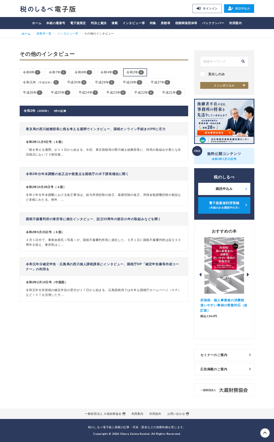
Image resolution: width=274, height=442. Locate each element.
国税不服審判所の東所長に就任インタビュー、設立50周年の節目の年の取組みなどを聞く (93, 219)
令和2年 (134, 72)
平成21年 (171, 92)
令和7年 (56, 72)
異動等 (165, 23)
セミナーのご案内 (213, 355)
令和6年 (82, 72)
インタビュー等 (134, 23)
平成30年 (76, 82)
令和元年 (40, 82)
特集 (153, 23)
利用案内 (235, 23)
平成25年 (59, 92)
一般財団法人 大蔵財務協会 (103, 413)
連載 (115, 23)
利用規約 (155, 413)
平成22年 (143, 92)
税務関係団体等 (186, 23)
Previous (200, 275)
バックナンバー (213, 23)
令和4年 (108, 72)
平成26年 (31, 92)
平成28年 (131, 82)
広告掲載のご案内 (213, 369)
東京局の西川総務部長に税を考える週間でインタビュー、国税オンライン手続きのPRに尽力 (96, 129)
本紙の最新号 (55, 23)
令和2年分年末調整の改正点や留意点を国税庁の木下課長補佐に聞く (77, 174)
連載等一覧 (44, 33)
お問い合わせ (176, 413)
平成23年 (115, 92)
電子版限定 (78, 23)
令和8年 (30, 72)
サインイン (210, 8)
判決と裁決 (99, 23)
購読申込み (242, 8)
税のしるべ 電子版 (48, 9)
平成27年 (159, 82)
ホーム (37, 23)
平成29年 (103, 82)
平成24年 (87, 92)
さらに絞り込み (224, 85)
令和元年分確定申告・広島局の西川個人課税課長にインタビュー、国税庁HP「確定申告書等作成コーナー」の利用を (102, 266)
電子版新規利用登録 (224, 205)
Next (248, 275)
